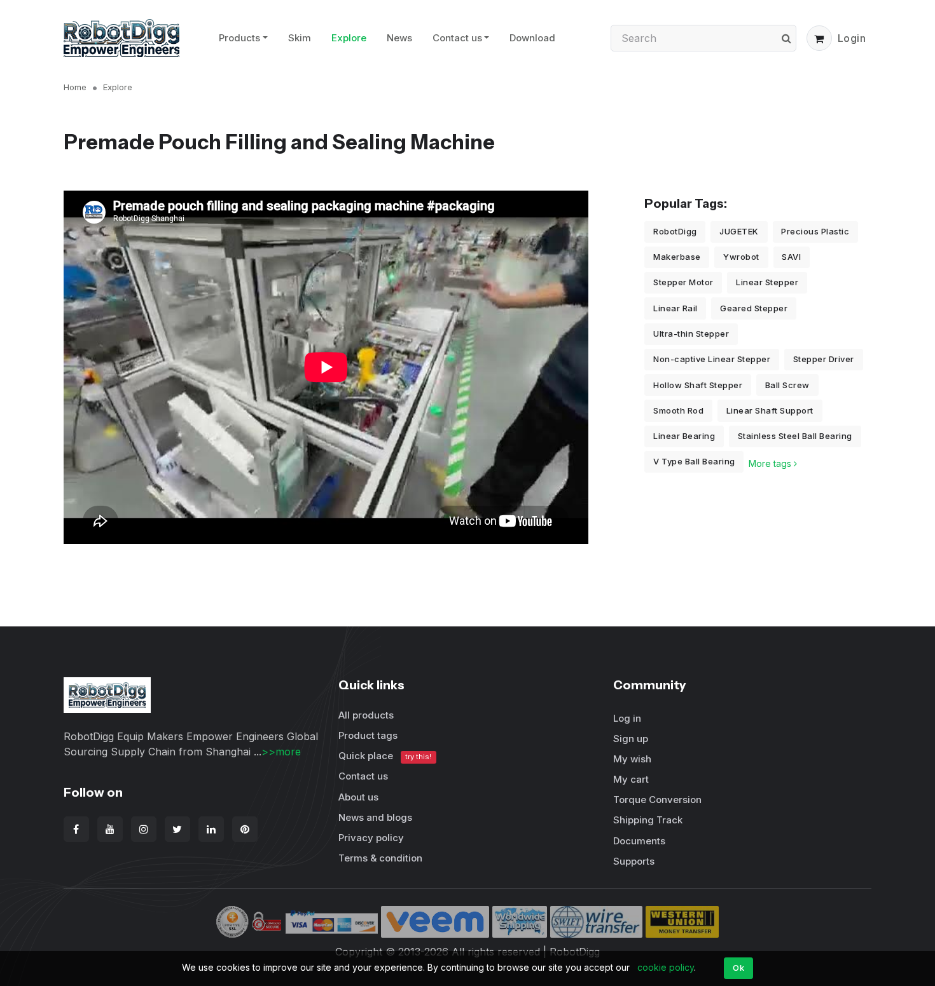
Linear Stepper (767, 282)
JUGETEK (739, 231)
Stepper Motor (683, 282)
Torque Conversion (657, 800)
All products (366, 715)
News (399, 38)
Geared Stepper (753, 308)
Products (239, 38)
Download (532, 38)
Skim (299, 38)
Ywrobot (741, 257)
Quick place (384, 756)
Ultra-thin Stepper (691, 333)
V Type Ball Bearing (694, 461)
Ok (738, 967)
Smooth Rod (678, 410)
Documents (639, 841)
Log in (627, 718)
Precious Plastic (815, 231)
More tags (771, 463)
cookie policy (665, 967)
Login (852, 38)
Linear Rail (675, 308)
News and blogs (375, 817)
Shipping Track (647, 820)
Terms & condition (380, 858)
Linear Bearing (684, 436)
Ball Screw (787, 385)
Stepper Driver (823, 359)
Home (75, 87)
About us (358, 797)
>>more (281, 751)
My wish (632, 759)
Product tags (368, 735)
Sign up (630, 739)
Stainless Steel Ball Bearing (795, 436)
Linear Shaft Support (770, 410)
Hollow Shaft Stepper (697, 385)
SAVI (791, 257)
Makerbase (677, 257)
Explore (348, 38)
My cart (631, 779)
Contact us (457, 38)
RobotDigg (675, 231)
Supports (633, 861)
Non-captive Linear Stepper (711, 359)
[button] (819, 38)
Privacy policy (371, 838)
